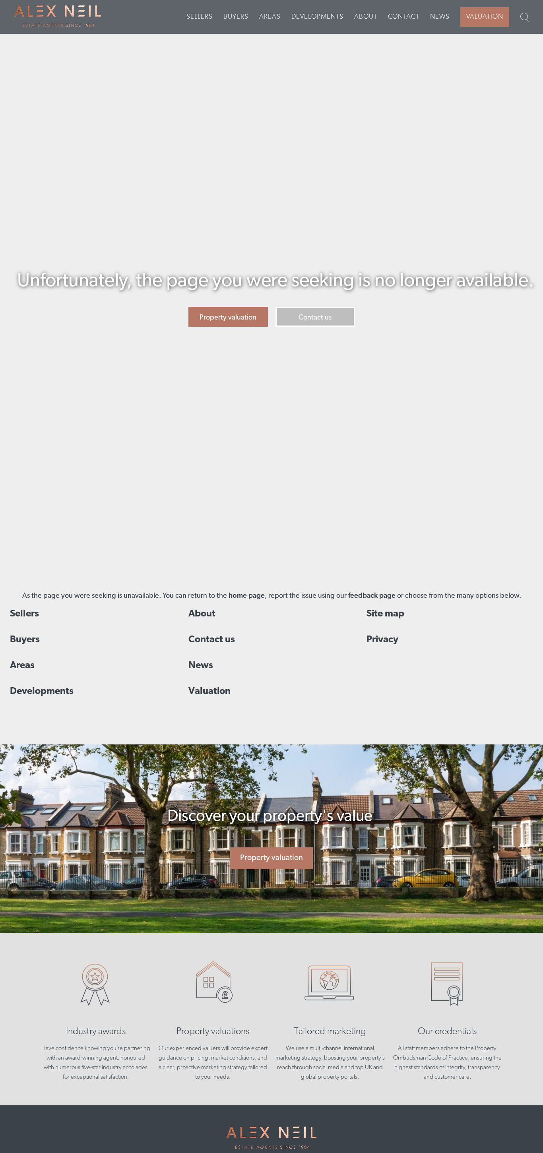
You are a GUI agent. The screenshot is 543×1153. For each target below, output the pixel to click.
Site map (385, 614)
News (440, 17)
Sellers (199, 17)
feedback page (372, 596)
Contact (403, 17)
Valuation (484, 17)
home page (247, 596)
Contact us (315, 318)
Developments (317, 17)
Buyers (235, 17)
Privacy (382, 640)
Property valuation (228, 318)
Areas (270, 17)
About (365, 17)
